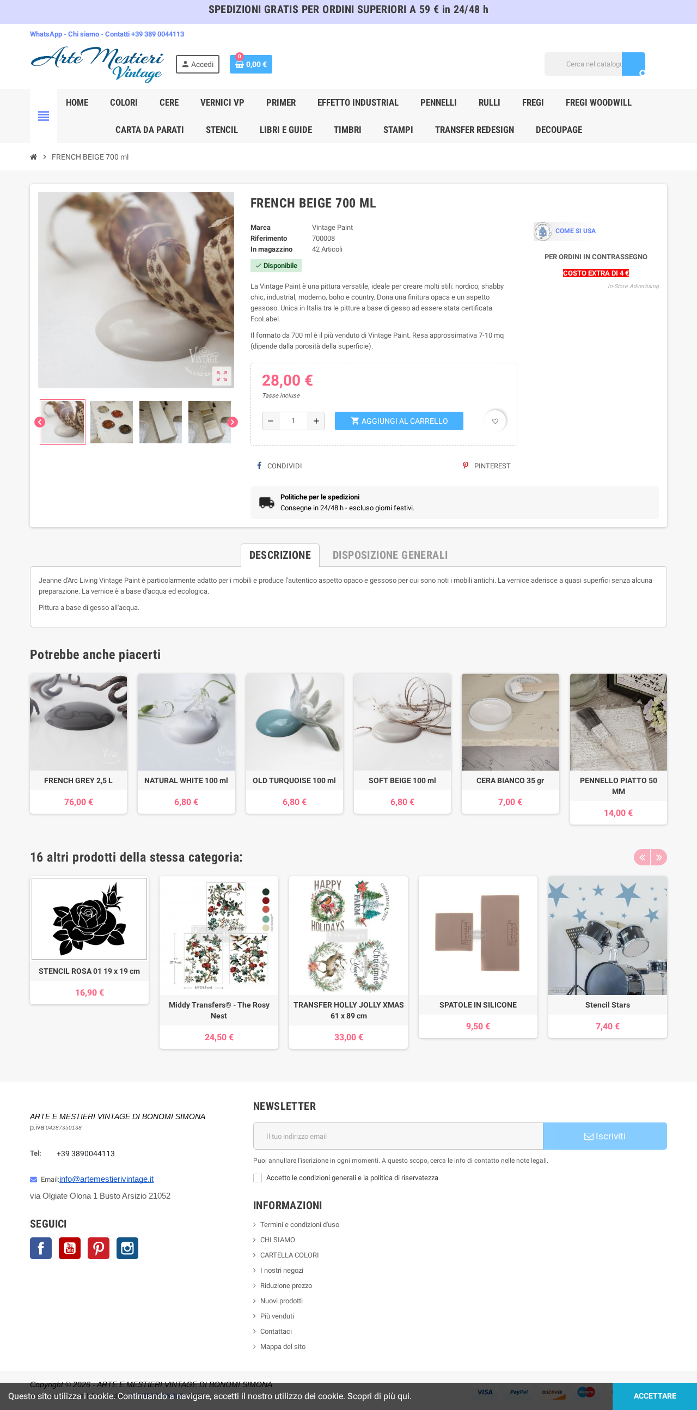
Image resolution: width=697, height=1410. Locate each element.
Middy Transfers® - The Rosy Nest (219, 1010)
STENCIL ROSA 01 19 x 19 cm (89, 971)
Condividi (284, 466)
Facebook (41, 1248)
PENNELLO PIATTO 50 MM (618, 786)
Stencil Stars (607, 1004)
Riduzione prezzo (286, 1285)
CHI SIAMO (277, 1240)
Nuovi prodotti (281, 1301)
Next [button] (659, 857)
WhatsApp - (49, 34)
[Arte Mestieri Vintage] (98, 63)
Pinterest (492, 466)
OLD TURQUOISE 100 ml (294, 780)
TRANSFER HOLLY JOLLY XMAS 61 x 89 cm (349, 1010)
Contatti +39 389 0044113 (144, 34)
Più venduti (277, 1316)
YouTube (70, 1248)
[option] (89, 962)
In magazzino (271, 249)
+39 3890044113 (86, 1153)
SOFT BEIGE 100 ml (402, 780)
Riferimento (268, 238)
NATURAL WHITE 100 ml (186, 780)
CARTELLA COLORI (289, 1255)
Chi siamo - (86, 34)
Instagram (127, 1248)
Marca (260, 227)
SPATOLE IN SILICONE (478, 1004)
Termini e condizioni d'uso (299, 1224)
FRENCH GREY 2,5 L (78, 780)
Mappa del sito (282, 1346)
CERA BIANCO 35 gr (510, 780)
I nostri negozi (281, 1270)
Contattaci (276, 1331)
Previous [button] (642, 857)
